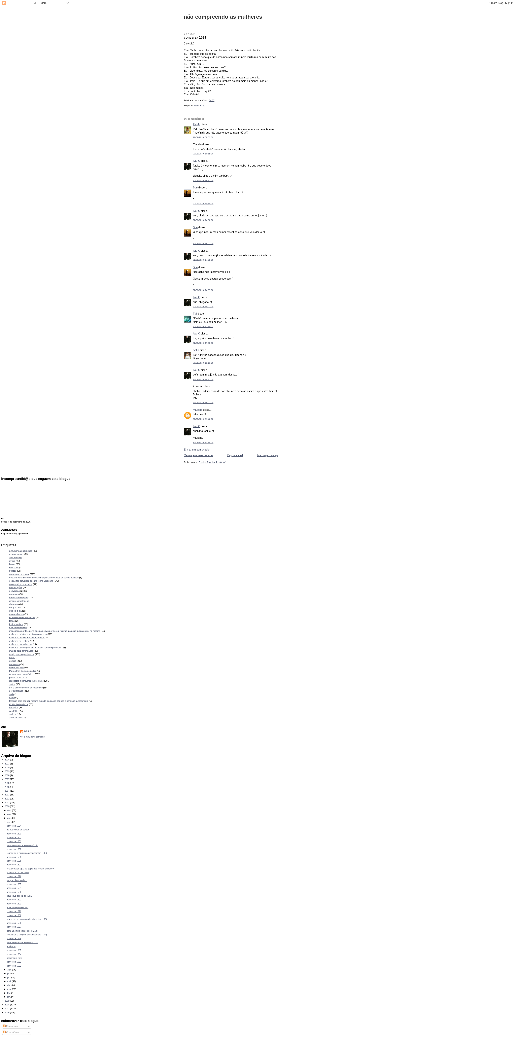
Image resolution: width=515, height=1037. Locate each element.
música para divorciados (21, 651)
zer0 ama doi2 (16, 717)
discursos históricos (19, 601)
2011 (7, 802)
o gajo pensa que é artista (21, 654)
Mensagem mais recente (198, 455)
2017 (7, 779)
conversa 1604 (14, 826)
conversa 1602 (14, 837)
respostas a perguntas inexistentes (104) (27, 934)
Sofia (196, 350)
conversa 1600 (14, 849)
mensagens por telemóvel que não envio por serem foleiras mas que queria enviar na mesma (54, 631)
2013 (7, 794)
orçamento (14, 664)
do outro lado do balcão (18, 829)
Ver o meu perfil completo (32, 737)
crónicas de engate (18, 597)
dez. (9, 810)
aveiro (12, 561)
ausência (11, 946)
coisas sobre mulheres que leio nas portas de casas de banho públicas (44, 577)
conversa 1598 (14, 861)
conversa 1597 (14, 864)
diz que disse (15, 607)
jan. (9, 997)
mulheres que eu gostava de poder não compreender (35, 647)
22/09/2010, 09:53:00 (203, 137)
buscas (12, 571)
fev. (9, 993)
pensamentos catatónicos (21, 674)
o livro (12, 657)
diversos (13, 604)
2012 (7, 798)
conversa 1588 (14, 923)
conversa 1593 (14, 892)
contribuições (15, 587)
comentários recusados (20, 584)
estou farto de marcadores (22, 617)
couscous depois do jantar (19, 896)
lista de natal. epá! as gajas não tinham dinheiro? (30, 868)
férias (12, 621)
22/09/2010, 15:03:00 (203, 307)
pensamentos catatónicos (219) (22, 845)
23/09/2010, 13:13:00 (203, 363)
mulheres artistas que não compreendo (28, 634)
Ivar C (196, 160)
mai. (9, 981)
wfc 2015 (13, 711)
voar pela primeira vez (17, 907)
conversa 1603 (14, 833)
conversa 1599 (195, 37)
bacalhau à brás (14, 958)
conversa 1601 (14, 841)
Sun (195, 187)
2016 (7, 783)
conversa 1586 (14, 938)
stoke (12, 697)
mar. (9, 989)
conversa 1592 (14, 899)
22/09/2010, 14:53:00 (203, 243)
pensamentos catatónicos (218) (22, 931)
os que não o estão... (17, 880)
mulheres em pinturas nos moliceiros (27, 637)
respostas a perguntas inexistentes (26, 681)
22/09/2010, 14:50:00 (203, 220)
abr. (9, 985)
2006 (7, 1012)
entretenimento (16, 614)
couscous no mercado (18, 872)
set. (9, 822)
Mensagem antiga (267, 455)
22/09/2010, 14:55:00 (203, 260)
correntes (14, 594)
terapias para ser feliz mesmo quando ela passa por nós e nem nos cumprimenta (48, 701)
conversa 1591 (14, 903)
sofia (11, 694)
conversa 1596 (14, 876)
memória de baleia (18, 627)
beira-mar (14, 567)
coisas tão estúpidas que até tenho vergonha (31, 581)
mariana (197, 409)
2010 (7, 806)
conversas (199, 105)
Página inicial (235, 455)
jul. (8, 973)
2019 (7, 771)
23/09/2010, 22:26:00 (203, 442)
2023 (7, 763)
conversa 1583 (14, 962)
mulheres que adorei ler (20, 644)
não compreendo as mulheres (223, 17)
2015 (7, 787)
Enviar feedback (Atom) (212, 462)
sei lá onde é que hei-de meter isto (26, 687)
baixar (12, 564)
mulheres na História (19, 641)
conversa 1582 (14, 966)
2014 (7, 791)
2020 (7, 767)
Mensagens (12, 1026)
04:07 (211, 100)
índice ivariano (16, 624)
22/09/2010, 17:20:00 (203, 343)
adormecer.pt (15, 557)
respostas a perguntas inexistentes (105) (27, 919)
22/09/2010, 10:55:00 (203, 154)
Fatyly (196, 124)
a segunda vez (16, 554)
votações (13, 707)
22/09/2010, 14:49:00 (203, 204)
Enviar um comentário (196, 449)
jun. (9, 977)
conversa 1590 (14, 911)
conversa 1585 (14, 950)
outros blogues (16, 667)
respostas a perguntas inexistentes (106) (27, 853)
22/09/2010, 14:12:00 (203, 180)
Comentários (12, 1032)
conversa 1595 (14, 884)
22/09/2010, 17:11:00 (203, 326)
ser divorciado (16, 691)
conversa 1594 (14, 888)
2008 (7, 1004)
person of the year (18, 677)
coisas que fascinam (19, 574)
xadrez (12, 714)
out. (9, 818)
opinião (12, 661)
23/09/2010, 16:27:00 (203, 379)
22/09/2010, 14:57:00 (203, 290)
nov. (9, 814)
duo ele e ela (15, 611)
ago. (9, 969)
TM (195, 313)
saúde (12, 684)
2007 (7, 1008)
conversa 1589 (14, 915)
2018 (7, 775)
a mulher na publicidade (20, 551)
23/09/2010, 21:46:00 (203, 419)
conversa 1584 (14, 954)
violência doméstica (18, 704)
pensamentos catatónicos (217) (22, 942)
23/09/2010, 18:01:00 (203, 402)
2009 (7, 1001)
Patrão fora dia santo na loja (22, 671)
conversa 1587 (14, 927)
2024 (7, 759)
